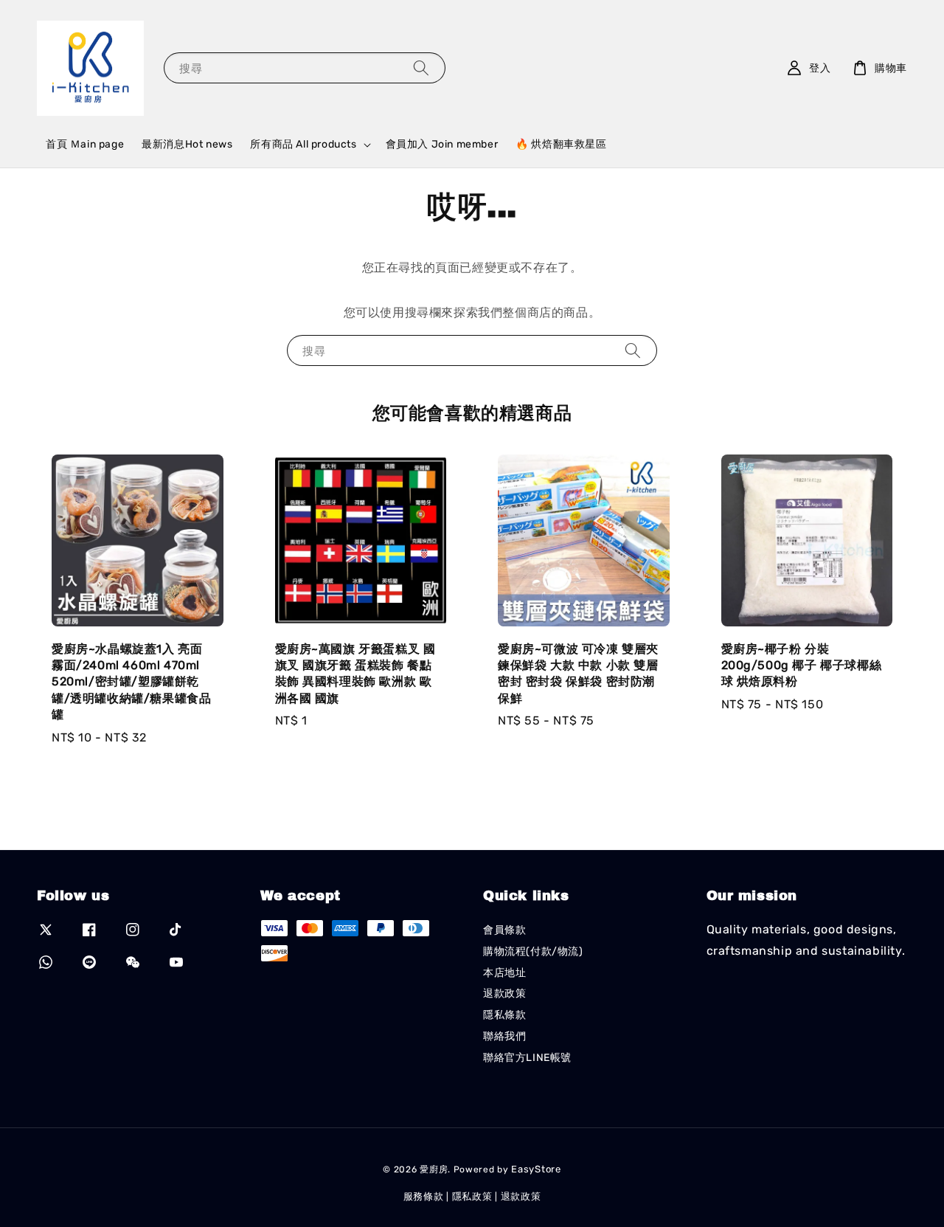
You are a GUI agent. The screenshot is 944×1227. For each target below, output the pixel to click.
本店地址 (504, 973)
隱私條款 (504, 1015)
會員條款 (504, 930)
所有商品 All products (303, 144)
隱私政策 (472, 1196)
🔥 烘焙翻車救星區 (561, 144)
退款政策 (504, 993)
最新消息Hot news (187, 144)
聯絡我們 (504, 1036)
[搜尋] (421, 67)
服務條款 (423, 1196)
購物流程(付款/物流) (533, 951)
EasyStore (535, 1169)
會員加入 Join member (442, 144)
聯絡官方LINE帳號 (527, 1057)
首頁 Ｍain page (85, 144)
